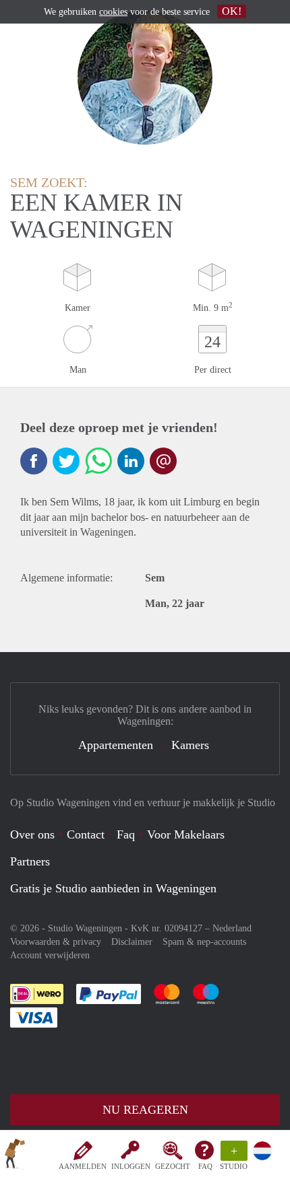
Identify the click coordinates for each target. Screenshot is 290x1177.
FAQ (205, 1166)
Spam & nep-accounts (204, 942)
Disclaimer (131, 942)
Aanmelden (83, 1166)
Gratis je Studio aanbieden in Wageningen (113, 888)
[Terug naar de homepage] (15, 1156)
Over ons (32, 834)
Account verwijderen (50, 955)
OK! (231, 11)
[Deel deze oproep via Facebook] (33, 461)
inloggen (130, 1166)
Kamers (190, 745)
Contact (86, 834)
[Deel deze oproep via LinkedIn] (130, 461)
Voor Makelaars (186, 834)
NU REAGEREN (145, 1109)
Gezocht (172, 1166)
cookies (113, 12)
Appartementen (115, 745)
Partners (30, 861)
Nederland (232, 928)
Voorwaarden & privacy (55, 942)
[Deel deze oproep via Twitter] (66, 461)
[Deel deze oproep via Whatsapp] (98, 461)
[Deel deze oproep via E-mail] (163, 461)
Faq (126, 834)
